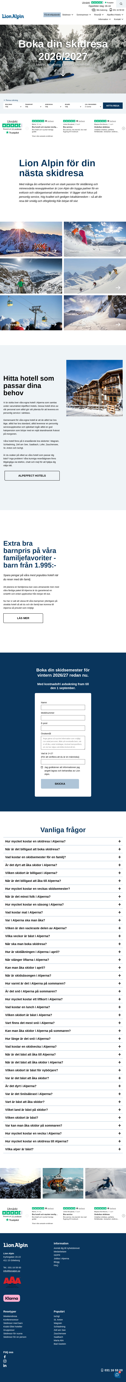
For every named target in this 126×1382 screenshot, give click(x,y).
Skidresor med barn (13, 1323)
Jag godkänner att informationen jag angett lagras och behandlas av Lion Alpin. (62, 770)
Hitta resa (112, 105)
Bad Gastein (60, 1344)
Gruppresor (9, 1330)
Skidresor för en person (14, 1337)
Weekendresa (10, 1316)
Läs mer (23, 618)
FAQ (56, 1265)
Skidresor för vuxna (12, 1333)
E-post (44, 723)
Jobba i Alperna (61, 1258)
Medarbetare (60, 1251)
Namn (44, 702)
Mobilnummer (47, 713)
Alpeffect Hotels (32, 475)
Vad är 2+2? (47, 753)
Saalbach (58, 1337)
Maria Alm (59, 1340)
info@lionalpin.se (11, 1271)
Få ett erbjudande (52, 15)
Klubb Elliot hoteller (12, 1326)
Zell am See (60, 1330)
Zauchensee (60, 1333)
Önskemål (46, 733)
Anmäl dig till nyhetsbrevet (67, 1248)
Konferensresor (10, 1319)
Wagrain (58, 1323)
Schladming (59, 1326)
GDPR (57, 1255)
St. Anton (58, 1319)
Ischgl (57, 1316)
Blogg (56, 1262)
